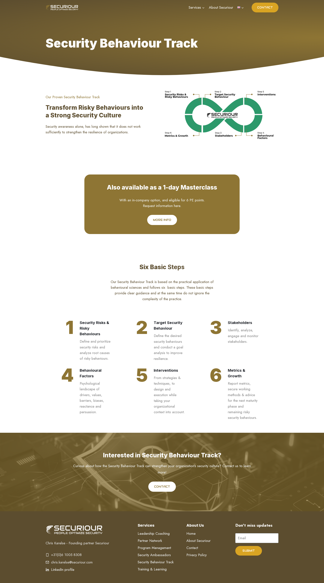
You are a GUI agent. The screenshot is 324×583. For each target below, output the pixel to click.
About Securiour (221, 7)
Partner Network (150, 540)
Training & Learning (152, 569)
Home (191, 533)
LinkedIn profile (62, 569)
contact (265, 7)
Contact (192, 547)
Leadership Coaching (154, 533)
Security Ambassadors (154, 554)
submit (248, 550)
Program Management (154, 547)
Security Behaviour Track (156, 562)
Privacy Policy (196, 554)
